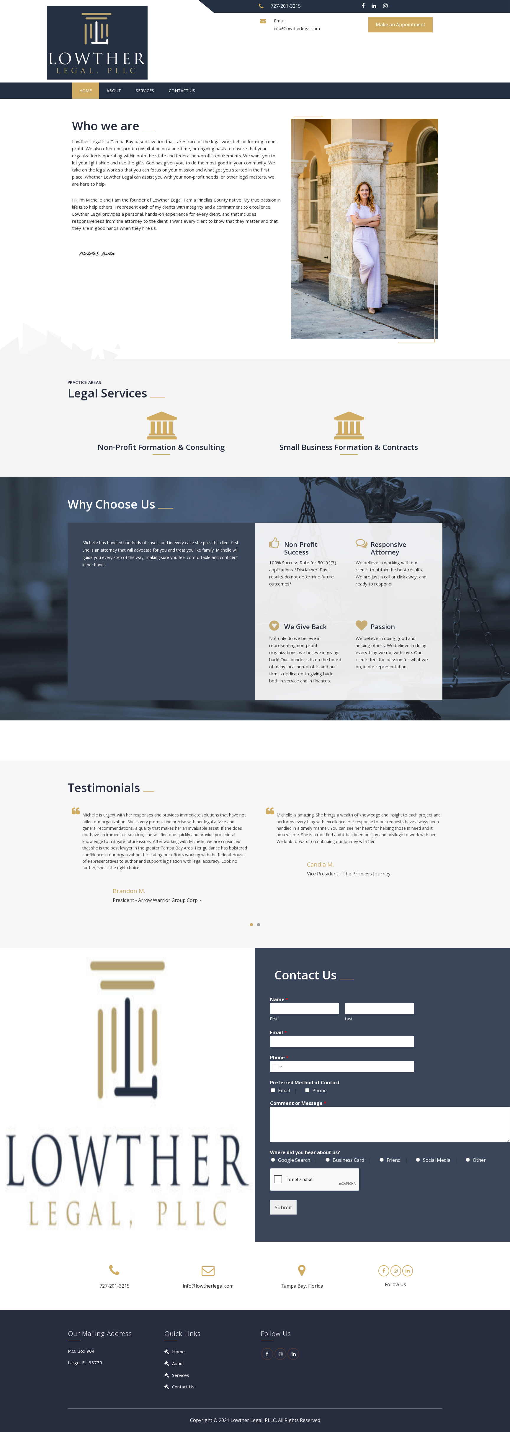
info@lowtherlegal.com (297, 28)
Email (278, 1032)
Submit (283, 1207)
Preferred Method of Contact (305, 1082)
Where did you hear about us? (305, 1152)
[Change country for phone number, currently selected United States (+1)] (276, 1066)
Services (145, 90)
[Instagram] (385, 6)
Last (348, 1018)
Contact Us (182, 90)
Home (85, 90)
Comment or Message (298, 1103)
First (273, 1018)
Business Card (348, 1160)
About (114, 90)
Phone (279, 1057)
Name (279, 999)
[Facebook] (363, 6)
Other (479, 1160)
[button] (251, 925)
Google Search (294, 1160)
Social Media (436, 1160)
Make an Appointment (400, 24)
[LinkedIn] (293, 1354)
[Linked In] (374, 6)
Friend (394, 1160)
